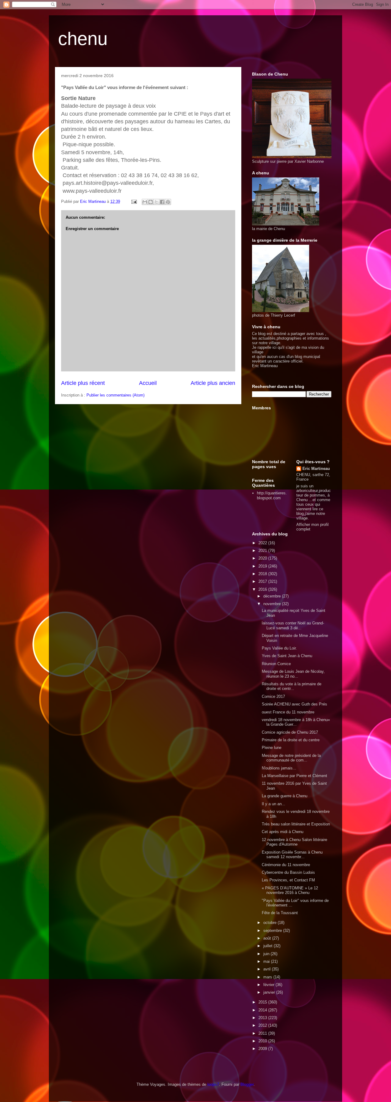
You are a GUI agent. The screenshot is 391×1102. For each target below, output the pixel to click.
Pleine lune (271, 747)
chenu (83, 38)
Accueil (148, 383)
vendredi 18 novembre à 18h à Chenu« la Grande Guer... (296, 722)
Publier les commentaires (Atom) (115, 395)
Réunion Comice (276, 663)
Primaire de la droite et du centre (291, 740)
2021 (263, 550)
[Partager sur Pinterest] (168, 202)
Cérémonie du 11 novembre (286, 864)
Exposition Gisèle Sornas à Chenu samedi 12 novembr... (292, 854)
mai (267, 961)
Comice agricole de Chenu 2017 (290, 732)
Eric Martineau (316, 468)
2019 (263, 566)
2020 (263, 558)
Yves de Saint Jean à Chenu (287, 655)
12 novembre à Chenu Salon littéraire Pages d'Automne (294, 842)
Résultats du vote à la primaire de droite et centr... (291, 686)
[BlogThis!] (151, 202)
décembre (272, 596)
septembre (273, 930)
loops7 (213, 1084)
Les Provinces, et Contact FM (288, 880)
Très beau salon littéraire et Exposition (296, 824)
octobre (270, 922)
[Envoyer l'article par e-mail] (133, 201)
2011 (263, 1033)
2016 (263, 589)
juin (267, 953)
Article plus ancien (213, 383)
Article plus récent (83, 383)
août (267, 938)
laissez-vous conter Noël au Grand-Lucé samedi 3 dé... (293, 625)
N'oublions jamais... (279, 768)
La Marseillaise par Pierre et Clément (294, 775)
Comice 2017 (273, 696)
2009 (263, 1048)
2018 (263, 573)
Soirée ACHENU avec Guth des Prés (294, 704)
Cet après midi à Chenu (282, 831)
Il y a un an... (273, 804)
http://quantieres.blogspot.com (272, 495)
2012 (263, 1025)
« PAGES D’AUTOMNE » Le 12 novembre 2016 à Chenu (290, 890)
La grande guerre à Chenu (284, 796)
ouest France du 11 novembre (288, 712)
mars (268, 977)
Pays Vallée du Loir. (279, 648)
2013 (263, 1017)
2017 (263, 581)
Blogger (247, 1084)
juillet (268, 946)
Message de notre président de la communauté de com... (291, 758)
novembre (272, 603)
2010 (263, 1041)
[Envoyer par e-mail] (145, 202)
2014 (263, 1010)
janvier (269, 992)
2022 (263, 543)
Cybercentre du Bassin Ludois (288, 872)
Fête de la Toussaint (280, 912)
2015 (263, 1002)
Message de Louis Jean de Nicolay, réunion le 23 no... (293, 674)
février (269, 984)
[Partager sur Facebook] (162, 202)
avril (267, 969)
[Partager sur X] (156, 202)
